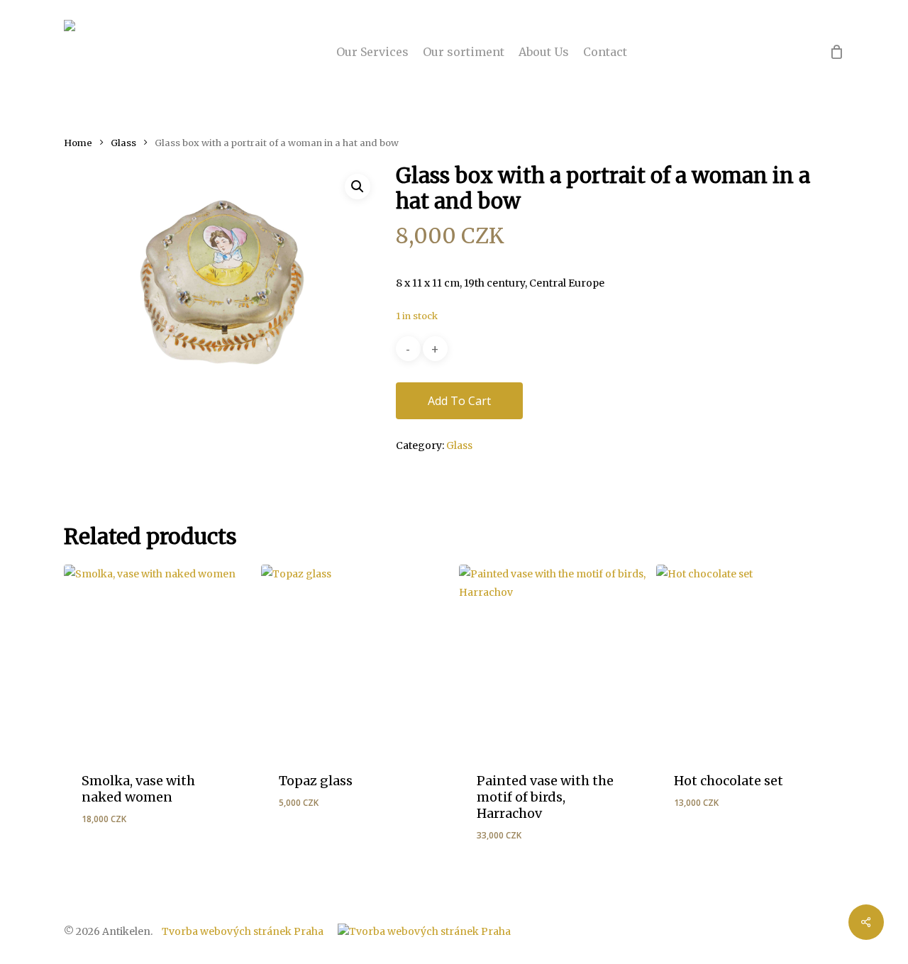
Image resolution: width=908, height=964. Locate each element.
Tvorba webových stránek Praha (242, 931)
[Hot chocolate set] (749, 658)
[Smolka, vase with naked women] (157, 658)
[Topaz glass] (354, 658)
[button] (357, 186)
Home (78, 143)
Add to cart (459, 401)
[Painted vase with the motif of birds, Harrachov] (552, 658)
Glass (123, 143)
